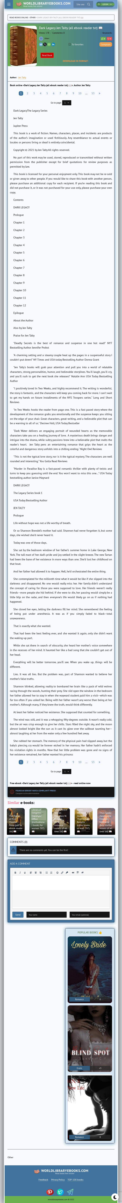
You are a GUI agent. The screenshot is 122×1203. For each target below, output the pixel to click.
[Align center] (36, 873)
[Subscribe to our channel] (51, 1192)
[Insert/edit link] (62, 873)
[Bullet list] (46, 873)
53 (93, 93)
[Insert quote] (73, 873)
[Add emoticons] (57, 873)
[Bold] (15, 873)
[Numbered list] (51, 873)
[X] (45, 44)
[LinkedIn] (53, 44)
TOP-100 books (75, 1179)
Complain (106, 44)
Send (18, 914)
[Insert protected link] (67, 873)
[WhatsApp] (49, 44)
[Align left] (31, 873)
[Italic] (20, 873)
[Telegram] (41, 44)
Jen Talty (22, 77)
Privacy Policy (58, 1179)
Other (33, 17)
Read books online (19, 17)
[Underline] (25, 873)
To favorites (77, 44)
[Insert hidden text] (82, 873)
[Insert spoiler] (78, 873)
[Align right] (40, 873)
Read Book (47, 55)
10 (79, 93)
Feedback (43, 1179)
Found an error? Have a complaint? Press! (36, 790)
